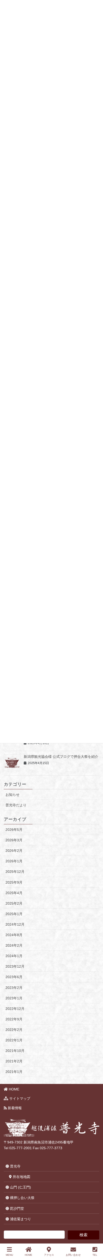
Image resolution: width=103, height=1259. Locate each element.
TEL (94, 1254)
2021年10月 (15, 1051)
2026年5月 (14, 830)
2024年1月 (14, 956)
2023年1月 (14, 998)
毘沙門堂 (16, 1208)
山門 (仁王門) (20, 1187)
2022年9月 (14, 1019)
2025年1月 (14, 914)
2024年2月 (14, 945)
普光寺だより (16, 805)
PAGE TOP (95, 1236)
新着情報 (14, 1108)
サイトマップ (19, 1098)
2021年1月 (14, 1072)
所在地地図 (21, 1177)
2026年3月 (14, 840)
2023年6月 (14, 977)
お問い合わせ (73, 1254)
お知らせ (13, 795)
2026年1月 (14, 861)
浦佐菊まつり (20, 1219)
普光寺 (14, 1166)
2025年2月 (14, 903)
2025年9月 (14, 882)
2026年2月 (14, 851)
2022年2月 (14, 1030)
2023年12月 (15, 966)
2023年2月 (14, 988)
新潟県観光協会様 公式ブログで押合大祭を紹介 (61, 757)
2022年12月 (15, 1009)
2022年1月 (14, 1040)
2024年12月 (15, 924)
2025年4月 (14, 893)
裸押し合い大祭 (21, 1198)
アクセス (49, 1254)
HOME (13, 1089)
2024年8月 (14, 935)
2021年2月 (14, 1061)
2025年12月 (15, 872)
